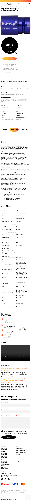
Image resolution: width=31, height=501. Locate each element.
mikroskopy (4, 451)
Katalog (12, 7)
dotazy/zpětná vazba (22, 134)
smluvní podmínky (20, 450)
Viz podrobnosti (19, 0)
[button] (19, 4)
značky (18, 458)
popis (5, 129)
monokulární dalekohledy (4, 462)
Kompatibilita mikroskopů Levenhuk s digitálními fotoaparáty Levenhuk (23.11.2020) (13, 380)
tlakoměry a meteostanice (4, 468)
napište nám (19, 461)
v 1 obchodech (19, 105)
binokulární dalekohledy (4, 454)
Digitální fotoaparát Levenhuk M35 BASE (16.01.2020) (15, 369)
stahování (25, 129)
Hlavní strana (5, 7)
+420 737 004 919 (6, 473)
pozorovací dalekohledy (4, 457)
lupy (2, 459)
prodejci (18, 460)
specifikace (14, 129)
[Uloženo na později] (21, 4)
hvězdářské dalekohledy (4, 449)
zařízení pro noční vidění (5, 465)
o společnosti (19, 448)
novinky (18, 454)
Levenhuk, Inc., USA (21, 113)
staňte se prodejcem (21, 452)
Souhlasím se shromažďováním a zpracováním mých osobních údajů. (15, 432)
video (4, 134)
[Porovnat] (24, 4)
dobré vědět (19, 456)
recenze (10, 134)
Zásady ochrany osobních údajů (8, 499)
